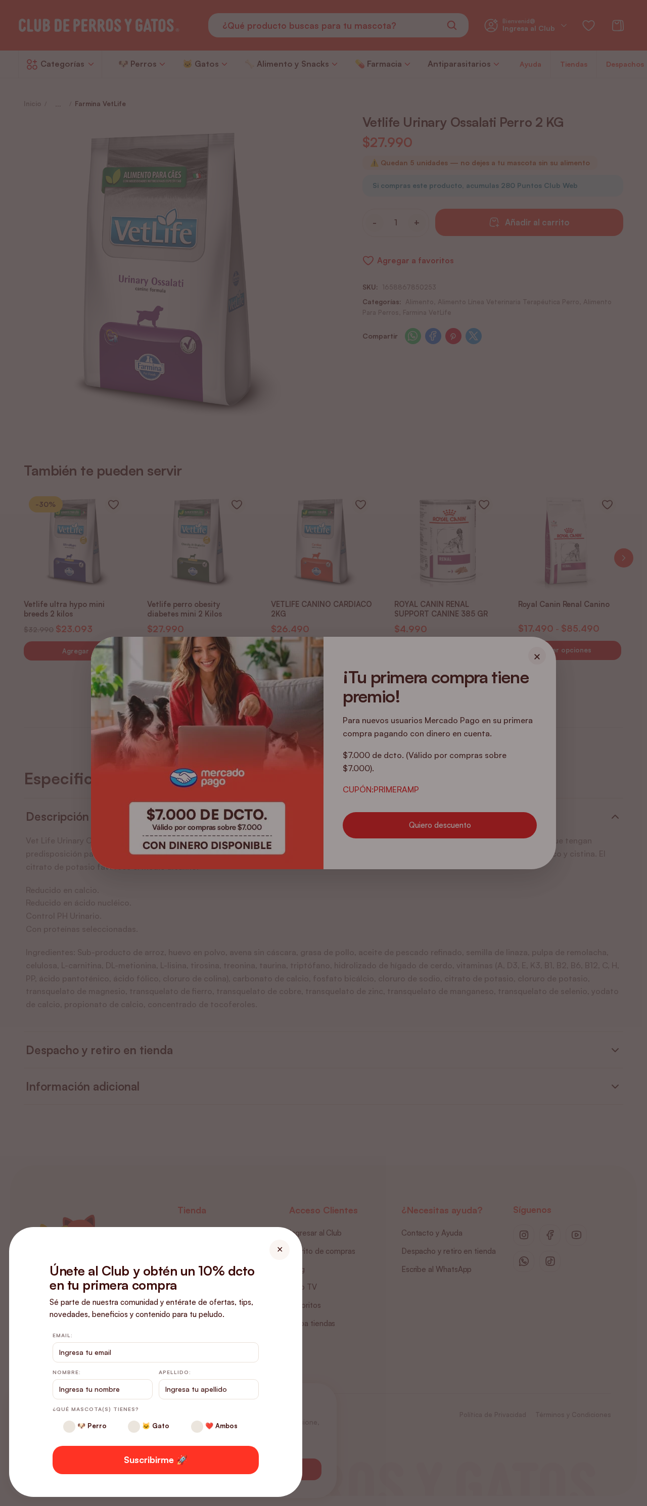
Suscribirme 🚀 (156, 1459)
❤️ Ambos (220, 1426)
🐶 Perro (91, 1426)
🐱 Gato (154, 1426)
